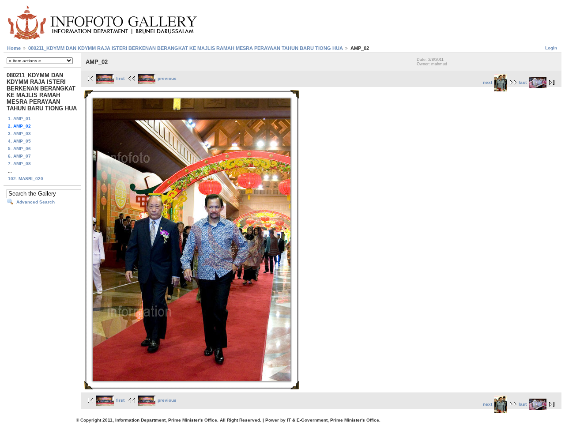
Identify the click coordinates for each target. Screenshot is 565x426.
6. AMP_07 (19, 156)
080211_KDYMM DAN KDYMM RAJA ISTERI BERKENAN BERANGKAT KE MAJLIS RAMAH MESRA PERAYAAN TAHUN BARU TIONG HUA (185, 48)
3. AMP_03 (19, 133)
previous (167, 78)
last (523, 82)
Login (551, 47)
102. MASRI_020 (25, 178)
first (120, 78)
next (487, 82)
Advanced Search (35, 202)
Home (14, 48)
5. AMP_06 (19, 148)
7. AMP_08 (19, 163)
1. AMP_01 (19, 118)
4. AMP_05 (19, 141)
